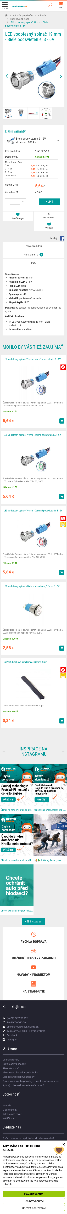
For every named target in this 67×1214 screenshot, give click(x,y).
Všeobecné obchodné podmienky (20, 1072)
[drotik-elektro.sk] (20, 5)
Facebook (12, 1035)
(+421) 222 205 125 (17, 1018)
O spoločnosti (10, 1109)
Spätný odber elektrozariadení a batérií (23, 1085)
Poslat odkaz (49, 217)
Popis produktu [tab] (33, 246)
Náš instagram (33, 921)
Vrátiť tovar (9, 1118)
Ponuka (5, 9)
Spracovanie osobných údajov (19, 1076)
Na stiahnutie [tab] (33, 254)
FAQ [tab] (33, 263)
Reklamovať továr (12, 1114)
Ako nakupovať (11, 1068)
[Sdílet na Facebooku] (62, 238)
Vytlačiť (49, 227)
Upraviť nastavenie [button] (34, 1208)
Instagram (12, 1039)
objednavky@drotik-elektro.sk (22, 1026)
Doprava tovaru (11, 1059)
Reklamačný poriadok (14, 1063)
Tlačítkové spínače (19, 18)
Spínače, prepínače (22, 15)
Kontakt (7, 1105)
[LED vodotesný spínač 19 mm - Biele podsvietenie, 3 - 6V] (33, 76)
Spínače (41, 15)
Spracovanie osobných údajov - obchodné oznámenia (31, 1081)
